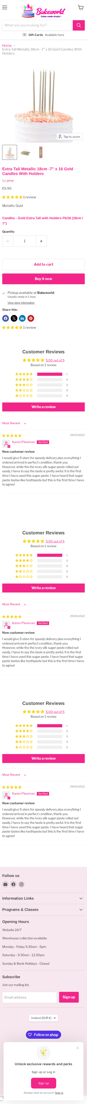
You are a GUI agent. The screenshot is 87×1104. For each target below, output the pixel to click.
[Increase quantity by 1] (41, 241)
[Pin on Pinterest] (30, 318)
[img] (11, 435)
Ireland (41, 1018)
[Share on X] (14, 318)
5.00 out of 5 (55, 360)
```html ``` (42, 20)
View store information (21, 302)
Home (7, 46)
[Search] (79, 25)
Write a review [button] (43, 407)
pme (10, 181)
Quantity (8, 231)
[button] (12, 197)
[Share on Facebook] (5, 318)
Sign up (69, 997)
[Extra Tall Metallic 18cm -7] (9, 152)
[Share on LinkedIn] (22, 318)
